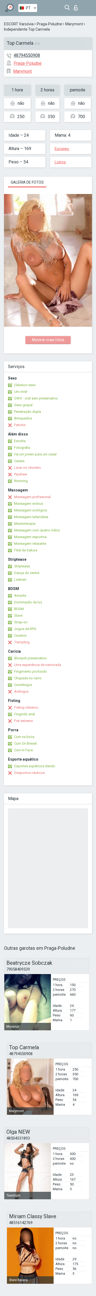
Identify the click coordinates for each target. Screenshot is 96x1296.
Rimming (21, 481)
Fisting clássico (26, 707)
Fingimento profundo (30, 671)
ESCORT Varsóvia (19, 24)
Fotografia (22, 448)
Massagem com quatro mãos (37, 530)
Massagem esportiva (30, 537)
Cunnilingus (23, 685)
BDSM (19, 609)
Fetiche (19, 425)
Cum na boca (24, 737)
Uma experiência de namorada (37, 665)
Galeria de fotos (27, 182)
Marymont (74, 24)
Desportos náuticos (29, 773)
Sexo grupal (23, 405)
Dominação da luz (28, 602)
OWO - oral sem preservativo (36, 398)
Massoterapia (24, 524)
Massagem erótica (28, 504)
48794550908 (27, 55)
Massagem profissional (32, 497)
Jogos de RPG (25, 629)
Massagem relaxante (30, 544)
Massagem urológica (30, 510)
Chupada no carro (28, 678)
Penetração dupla (27, 412)
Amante (20, 595)
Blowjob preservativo (30, 658)
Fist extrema (23, 721)
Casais (19, 461)
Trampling (22, 642)
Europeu (62, 148)
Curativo (20, 635)
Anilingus (21, 691)
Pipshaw (20, 474)
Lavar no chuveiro (27, 468)
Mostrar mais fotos (48, 340)
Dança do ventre (26, 573)
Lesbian (20, 580)
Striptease (22, 566)
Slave (18, 615)
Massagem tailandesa (31, 517)
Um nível (20, 392)
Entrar (77, 6)
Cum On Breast (25, 743)
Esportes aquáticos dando (34, 766)
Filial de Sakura (25, 550)
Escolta (20, 441)
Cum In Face (23, 750)
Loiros (60, 162)
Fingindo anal (24, 714)
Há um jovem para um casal (35, 454)
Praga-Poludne (49, 24)
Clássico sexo (25, 385)
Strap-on (20, 622)
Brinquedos (23, 418)
